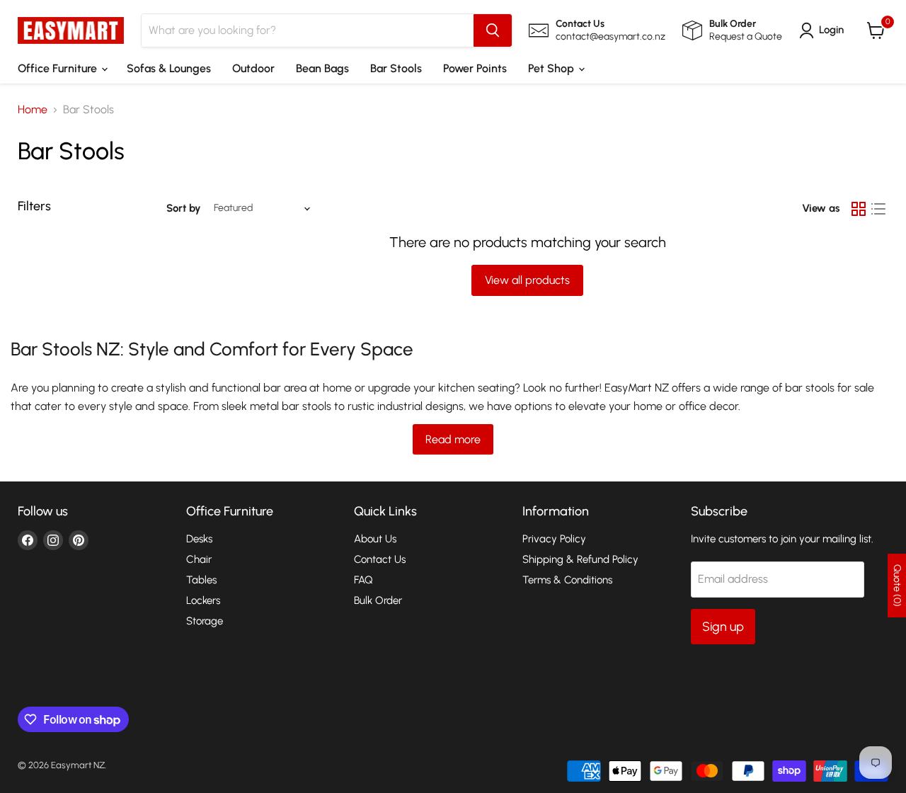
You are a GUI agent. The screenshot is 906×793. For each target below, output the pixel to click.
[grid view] (858, 209)
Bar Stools (396, 68)
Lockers (203, 600)
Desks (199, 538)
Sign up (723, 626)
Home (32, 109)
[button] (824, 30)
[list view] (878, 209)
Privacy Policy (554, 538)
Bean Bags (322, 68)
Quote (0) (897, 585)
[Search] (493, 30)
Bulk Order (378, 600)
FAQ (363, 580)
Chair (199, 559)
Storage (204, 621)
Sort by (183, 208)
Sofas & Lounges (169, 68)
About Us (375, 538)
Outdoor (253, 68)
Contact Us (380, 559)
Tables (201, 580)
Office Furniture (59, 68)
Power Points (475, 68)
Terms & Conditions (567, 580)
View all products (527, 280)
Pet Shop (552, 68)
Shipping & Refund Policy (580, 559)
